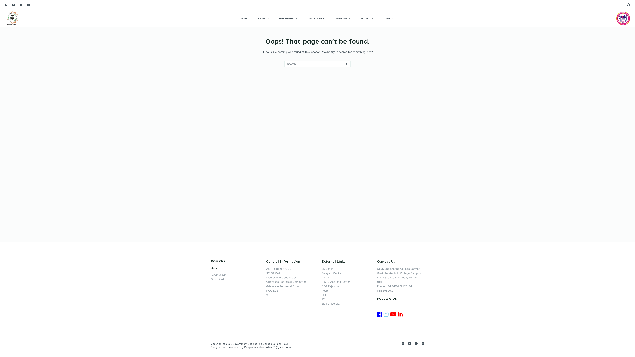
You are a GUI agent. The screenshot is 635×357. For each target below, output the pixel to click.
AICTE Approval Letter (336, 281)
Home (244, 18)
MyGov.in (327, 268)
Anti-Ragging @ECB (278, 268)
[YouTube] (28, 5)
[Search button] (347, 64)
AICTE (325, 277)
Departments (286, 18)
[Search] (628, 4)
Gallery (365, 18)
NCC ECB (272, 290)
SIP (268, 295)
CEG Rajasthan (331, 286)
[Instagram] (21, 5)
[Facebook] (6, 5)
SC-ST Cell (273, 273)
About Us (263, 18)
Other (387, 18)
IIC (323, 299)
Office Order (218, 279)
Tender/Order (219, 275)
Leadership (341, 18)
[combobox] (314, 64)
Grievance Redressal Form (282, 286)
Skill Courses (316, 18)
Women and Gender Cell (281, 277)
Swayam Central (332, 273)
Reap (325, 290)
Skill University (331, 303)
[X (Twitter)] (13, 5)
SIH (324, 295)
